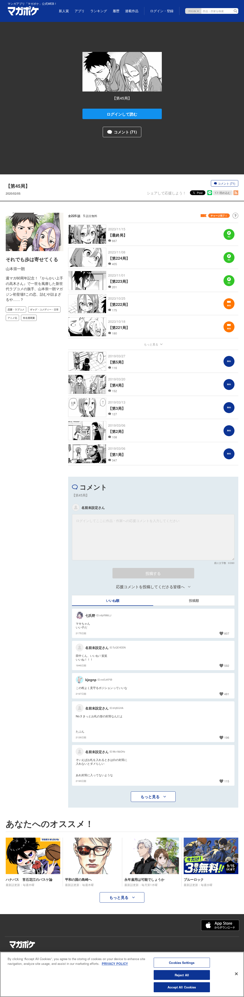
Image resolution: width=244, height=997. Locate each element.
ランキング (98, 11)
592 (226, 665)
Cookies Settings (181, 962)
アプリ (80, 11)
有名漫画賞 (29, 317)
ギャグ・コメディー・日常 (44, 309)
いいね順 (112, 600)
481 (226, 694)
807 (226, 633)
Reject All (182, 975)
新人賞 (64, 11)
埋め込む (225, 193)
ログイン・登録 (161, 11)
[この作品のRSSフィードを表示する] (236, 192)
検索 (235, 11)
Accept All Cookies (182, 987)
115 (226, 781)
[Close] (236, 974)
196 (226, 737)
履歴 (116, 11)
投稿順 (194, 600)
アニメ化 (12, 317)
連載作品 (131, 11)
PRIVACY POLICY (115, 963)
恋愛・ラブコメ (16, 309)
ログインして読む (122, 114)
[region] (122, 974)
